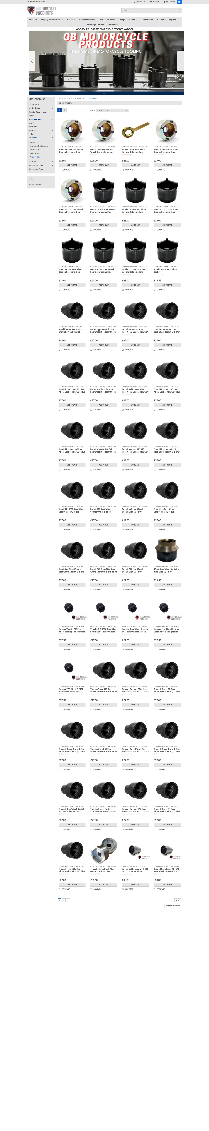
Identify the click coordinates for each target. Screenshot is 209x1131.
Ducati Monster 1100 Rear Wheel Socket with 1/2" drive (167, 390)
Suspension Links (86, 19)
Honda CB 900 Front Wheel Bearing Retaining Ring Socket (102, 212)
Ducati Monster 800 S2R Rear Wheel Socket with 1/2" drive (167, 452)
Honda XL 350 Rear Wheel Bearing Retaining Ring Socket (134, 272)
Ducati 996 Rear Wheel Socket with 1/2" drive (132, 510)
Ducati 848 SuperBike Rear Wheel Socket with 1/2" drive (103, 570)
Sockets (31, 134)
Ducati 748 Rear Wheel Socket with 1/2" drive (132, 570)
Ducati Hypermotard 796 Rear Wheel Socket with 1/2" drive (167, 332)
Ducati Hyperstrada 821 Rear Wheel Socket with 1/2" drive (72, 390)
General (31, 123)
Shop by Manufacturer (51, 19)
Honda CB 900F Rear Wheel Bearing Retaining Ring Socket (166, 152)
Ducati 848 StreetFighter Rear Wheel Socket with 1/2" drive (72, 572)
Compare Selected (173, 906)
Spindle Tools (34, 150)
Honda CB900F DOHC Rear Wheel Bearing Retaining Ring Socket (102, 152)
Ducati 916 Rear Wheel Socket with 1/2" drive (164, 510)
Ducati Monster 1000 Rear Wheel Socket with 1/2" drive (72, 450)
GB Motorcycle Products (36, 2)
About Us (33, 19)
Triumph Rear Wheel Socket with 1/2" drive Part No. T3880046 (71, 811)
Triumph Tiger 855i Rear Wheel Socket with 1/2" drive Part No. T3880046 (103, 691)
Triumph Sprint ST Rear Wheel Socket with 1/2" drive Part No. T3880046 (103, 751)
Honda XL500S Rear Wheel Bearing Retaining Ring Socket (71, 152)
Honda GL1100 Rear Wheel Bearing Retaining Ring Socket (71, 212)
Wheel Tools (33, 138)
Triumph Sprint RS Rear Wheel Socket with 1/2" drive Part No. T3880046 (167, 691)
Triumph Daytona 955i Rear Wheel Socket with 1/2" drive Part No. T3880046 (135, 691)
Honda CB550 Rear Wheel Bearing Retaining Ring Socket (133, 152)
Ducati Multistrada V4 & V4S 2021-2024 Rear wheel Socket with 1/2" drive (135, 871)
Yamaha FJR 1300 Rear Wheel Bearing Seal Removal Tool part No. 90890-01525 (103, 631)
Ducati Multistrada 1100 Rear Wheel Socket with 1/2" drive (135, 392)
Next (177, 900)
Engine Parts (34, 104)
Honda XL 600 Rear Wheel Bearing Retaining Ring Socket (70, 272)
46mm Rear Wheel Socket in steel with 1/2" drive (166, 570)
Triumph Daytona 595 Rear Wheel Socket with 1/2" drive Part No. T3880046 (135, 811)
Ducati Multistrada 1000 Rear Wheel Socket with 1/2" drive (103, 392)
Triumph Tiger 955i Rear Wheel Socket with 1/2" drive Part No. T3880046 (72, 871)
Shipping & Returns (95, 24)
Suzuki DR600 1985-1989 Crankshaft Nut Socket (70, 330)
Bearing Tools (34, 142)
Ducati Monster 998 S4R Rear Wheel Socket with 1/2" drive (103, 452)
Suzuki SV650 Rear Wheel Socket (165, 270)
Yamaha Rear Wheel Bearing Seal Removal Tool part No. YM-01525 (135, 631)
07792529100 (140, 2)
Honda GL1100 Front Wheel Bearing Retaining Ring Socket (166, 212)
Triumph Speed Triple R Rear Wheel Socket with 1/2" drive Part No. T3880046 (167, 751)
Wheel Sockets (35, 157)
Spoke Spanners (35, 153)
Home (59, 98)
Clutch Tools (33, 162)
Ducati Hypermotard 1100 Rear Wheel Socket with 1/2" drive (103, 332)
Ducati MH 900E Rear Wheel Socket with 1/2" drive (71, 510)
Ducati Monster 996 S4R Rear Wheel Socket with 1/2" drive (135, 452)
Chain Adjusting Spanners (39, 146)
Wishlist (156, 2)
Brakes (70, 19)
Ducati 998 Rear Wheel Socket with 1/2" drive (100, 510)
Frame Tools (33, 127)
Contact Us (113, 24)
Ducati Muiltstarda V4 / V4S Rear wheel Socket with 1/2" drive (166, 871)
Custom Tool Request (166, 19)
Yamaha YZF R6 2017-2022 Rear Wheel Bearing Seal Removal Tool (71, 691)
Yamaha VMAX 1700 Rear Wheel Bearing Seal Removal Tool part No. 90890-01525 (72, 631)
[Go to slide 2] (180, 61)
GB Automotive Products (66, 147)
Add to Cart (72, 165)
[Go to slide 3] (32, 61)
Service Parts (147, 19)
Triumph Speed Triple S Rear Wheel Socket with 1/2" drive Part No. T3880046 (72, 751)
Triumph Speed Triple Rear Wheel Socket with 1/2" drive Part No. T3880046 (135, 751)
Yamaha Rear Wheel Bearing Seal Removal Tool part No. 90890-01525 (166, 631)
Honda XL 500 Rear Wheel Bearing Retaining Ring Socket (102, 272)
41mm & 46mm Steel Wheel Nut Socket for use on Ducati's (102, 871)
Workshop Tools (107, 19)
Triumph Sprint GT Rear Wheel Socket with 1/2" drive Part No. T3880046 (167, 811)
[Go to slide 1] (104, 93)
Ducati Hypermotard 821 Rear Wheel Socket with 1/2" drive (135, 332)
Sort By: (92, 110)
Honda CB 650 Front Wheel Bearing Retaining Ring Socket (134, 212)
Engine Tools (33, 130)
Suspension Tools (128, 19)
